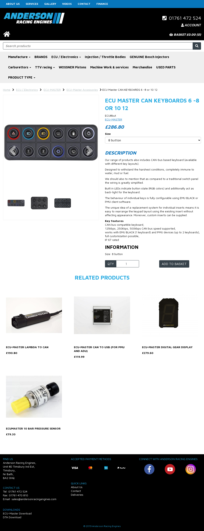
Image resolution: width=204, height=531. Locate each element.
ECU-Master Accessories (82, 89)
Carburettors (18, 67)
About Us (13, 3)
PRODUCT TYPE (20, 77)
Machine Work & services (109, 67)
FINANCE (102, 3)
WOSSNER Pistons (72, 67)
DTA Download (12, 517)
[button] (12, 166)
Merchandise (142, 67)
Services (32, 3)
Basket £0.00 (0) (187, 34)
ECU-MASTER (52, 89)
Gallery (50, 3)
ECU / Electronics (65, 57)
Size (108, 133)
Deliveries (77, 494)
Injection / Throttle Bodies (105, 57)
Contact (84, 3)
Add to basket (174, 264)
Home (6, 89)
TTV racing (44, 67)
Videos (67, 3)
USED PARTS (166, 67)
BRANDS (40, 57)
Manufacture (18, 57)
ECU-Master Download (17, 513)
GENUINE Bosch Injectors (149, 57)
